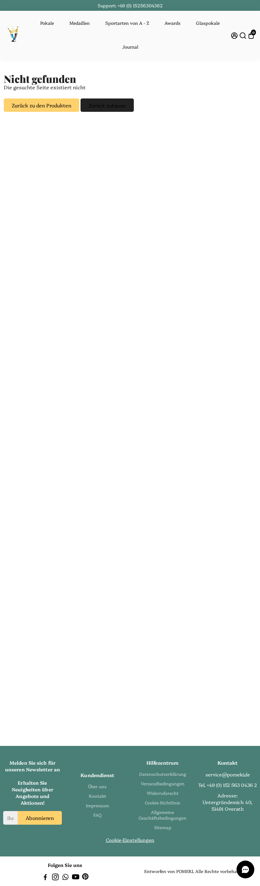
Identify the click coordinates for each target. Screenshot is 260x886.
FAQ (97, 815)
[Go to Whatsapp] (65, 877)
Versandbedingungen (163, 783)
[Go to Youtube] (76, 877)
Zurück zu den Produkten (41, 105)
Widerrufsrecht (163, 793)
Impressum (97, 805)
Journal (130, 47)
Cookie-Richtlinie (162, 802)
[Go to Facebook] (45, 877)
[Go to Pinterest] (85, 877)
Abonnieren (40, 817)
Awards (172, 23)
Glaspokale (208, 23)
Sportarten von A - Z (127, 23)
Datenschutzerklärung (162, 774)
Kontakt (97, 796)
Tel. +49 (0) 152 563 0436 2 (227, 784)
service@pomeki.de (227, 774)
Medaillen (79, 23)
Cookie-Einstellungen (130, 839)
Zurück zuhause (107, 105)
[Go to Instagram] (55, 877)
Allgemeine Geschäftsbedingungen (162, 815)
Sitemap (162, 827)
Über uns (97, 786)
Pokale (47, 23)
